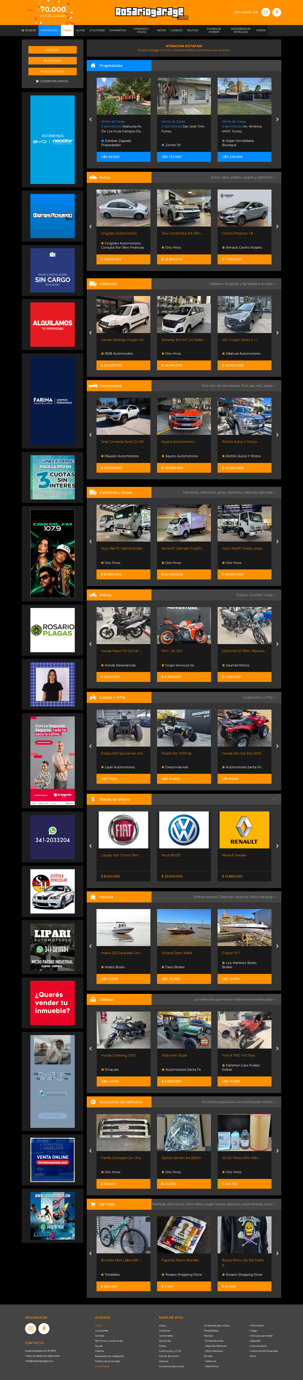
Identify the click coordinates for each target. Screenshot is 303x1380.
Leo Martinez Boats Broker (179, 965)
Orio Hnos (112, 248)
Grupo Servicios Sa (119, 665)
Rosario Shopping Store (123, 1275)
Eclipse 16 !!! (170, 953)
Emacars (232, 354)
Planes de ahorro (169, 1356)
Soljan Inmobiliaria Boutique (177, 143)
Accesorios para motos (254, 1102)
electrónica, (176, 1204)
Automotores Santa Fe (183, 767)
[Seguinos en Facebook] (276, 12)
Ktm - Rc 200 (111, 651)
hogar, (210, 1204)
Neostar (231, 456)
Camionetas (166, 1335)
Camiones (165, 1340)
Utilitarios (164, 1330)
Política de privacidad (107, 1361)
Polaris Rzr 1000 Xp (116, 753)
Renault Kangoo (234, 340)
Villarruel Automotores (182, 354)
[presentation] (90, 120)
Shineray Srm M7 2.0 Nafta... (123, 340)
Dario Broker (114, 967)
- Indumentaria (257, 1345)
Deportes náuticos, (234, 897)
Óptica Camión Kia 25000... (122, 1158)
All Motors (233, 1275)
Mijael (230, 563)
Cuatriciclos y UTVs (170, 1351)
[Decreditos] (52, 1081)
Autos (162, 1325)
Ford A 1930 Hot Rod (177, 1055)
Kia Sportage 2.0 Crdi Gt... (241, 442)
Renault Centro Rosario (183, 248)
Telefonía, (159, 1204)
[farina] (52, 401)
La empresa (101, 1330)
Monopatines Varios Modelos (244, 1260)
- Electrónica (211, 1366)
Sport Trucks (235, 767)
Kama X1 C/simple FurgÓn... (122, 548)
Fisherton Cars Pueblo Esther (180, 1067)
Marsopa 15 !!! (232, 953)
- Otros (252, 1356)
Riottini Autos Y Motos (179, 442)
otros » (269, 1204)
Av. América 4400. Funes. (181, 127)
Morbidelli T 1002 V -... (238, 651)
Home (98, 1325)
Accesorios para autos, (219, 1102)
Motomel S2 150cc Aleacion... (184, 651)
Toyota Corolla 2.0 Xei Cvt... (242, 233)
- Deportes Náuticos (215, 1345)
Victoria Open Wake (116, 953)
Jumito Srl (112, 145)
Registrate (52, 60)
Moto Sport (234, 665)
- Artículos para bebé (261, 1335)
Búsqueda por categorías (109, 1356)
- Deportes (254, 1340)
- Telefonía (210, 1361)
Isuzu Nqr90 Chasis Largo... (183, 548)
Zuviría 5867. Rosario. (242, 127)
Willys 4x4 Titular (114, 1055)
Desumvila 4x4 (116, 767)
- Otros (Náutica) (213, 1351)
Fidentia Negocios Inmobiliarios (238, 143)
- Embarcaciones (213, 1340)
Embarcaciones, (206, 897)
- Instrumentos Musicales (263, 1351)
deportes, (234, 1204)
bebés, (220, 1204)
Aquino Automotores (117, 442)
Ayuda (98, 1345)
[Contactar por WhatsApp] (52, 216)
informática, (195, 1204)
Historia (99, 1351)
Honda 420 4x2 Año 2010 (181, 753)
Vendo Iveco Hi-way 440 (241, 548)
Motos (162, 1345)
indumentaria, (253, 1204)
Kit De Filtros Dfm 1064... (181, 1158)
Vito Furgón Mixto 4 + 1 (180, 340)
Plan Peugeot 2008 (237, 855)
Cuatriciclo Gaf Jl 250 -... (240, 753)
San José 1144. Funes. (122, 127)
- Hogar (253, 1330)
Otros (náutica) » (262, 897)
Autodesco (234, 1070)
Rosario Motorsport (240, 248)
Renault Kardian (173, 855)
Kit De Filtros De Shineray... (243, 1158)
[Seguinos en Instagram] (265, 12)
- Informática (256, 1325)
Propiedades (211, 1330)
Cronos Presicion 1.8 (177, 233)
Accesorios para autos (171, 1366)
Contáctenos (102, 1366)
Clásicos (163, 1361)
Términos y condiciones (109, 1340)
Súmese (99, 1335)
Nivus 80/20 (110, 855)
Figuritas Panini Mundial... (120, 1260)
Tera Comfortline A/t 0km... (121, 233)
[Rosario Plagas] (52, 630)
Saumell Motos (177, 665)
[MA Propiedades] (52, 1003)
